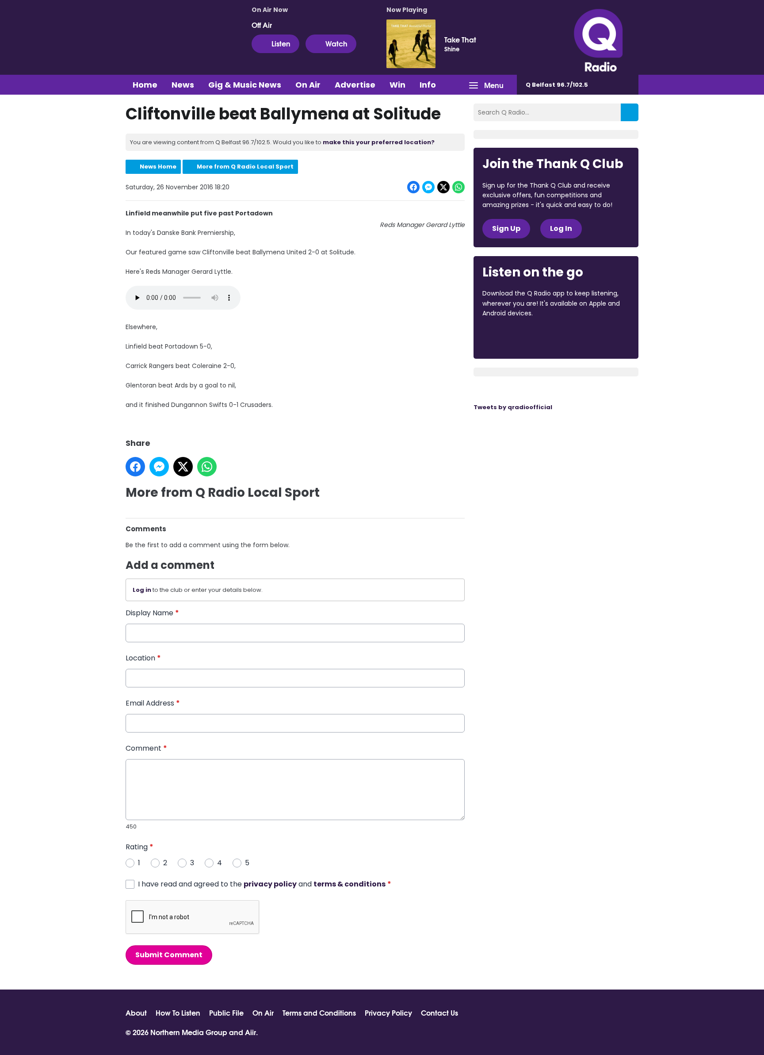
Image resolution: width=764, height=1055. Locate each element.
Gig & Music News (244, 84)
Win (397, 84)
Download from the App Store (516, 337)
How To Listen (178, 1012)
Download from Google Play (590, 337)
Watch (336, 43)
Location (143, 658)
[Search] (629, 112)
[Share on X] (443, 187)
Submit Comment (168, 955)
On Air (308, 84)
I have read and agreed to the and (264, 884)
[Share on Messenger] (428, 187)
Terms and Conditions (319, 1012)
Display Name (152, 613)
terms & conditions (349, 884)
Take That (460, 39)
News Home (158, 166)
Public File (226, 1012)
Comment (146, 748)
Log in (142, 590)
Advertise (355, 84)
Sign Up (506, 228)
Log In (561, 228)
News (183, 84)
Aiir (250, 1031)
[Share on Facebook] (413, 187)
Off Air (262, 24)
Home (145, 84)
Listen (280, 43)
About (136, 1012)
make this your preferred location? (379, 142)
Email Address (153, 703)
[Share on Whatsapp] (458, 187)
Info (428, 84)
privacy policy (270, 884)
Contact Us (439, 1012)
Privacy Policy (388, 1012)
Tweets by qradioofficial (513, 407)
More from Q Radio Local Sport (245, 166)
